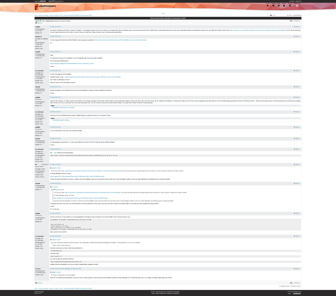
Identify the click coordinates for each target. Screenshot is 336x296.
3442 (41, 80)
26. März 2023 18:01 (55, 111)
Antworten (39, 23)
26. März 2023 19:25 (55, 213)
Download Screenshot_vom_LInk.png (63, 107)
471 (41, 33)
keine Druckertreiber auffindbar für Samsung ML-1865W (78, 15)
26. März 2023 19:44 (55, 236)
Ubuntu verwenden (43, 15)
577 (41, 58)
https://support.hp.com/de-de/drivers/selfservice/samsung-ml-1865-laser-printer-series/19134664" (257, 30)
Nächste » (297, 21)
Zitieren (297, 26)
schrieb (58, 168)
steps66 (37, 52)
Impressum (169, 293)
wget (55, 153)
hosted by (37, 1)
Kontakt (157, 293)
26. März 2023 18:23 (55, 149)
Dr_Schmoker (39, 71)
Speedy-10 (38, 36)
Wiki (278, 3)
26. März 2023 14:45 (55, 26)
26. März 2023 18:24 (55, 164)
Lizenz (153, 293)
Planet (290, 3)
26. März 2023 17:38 (55, 87)
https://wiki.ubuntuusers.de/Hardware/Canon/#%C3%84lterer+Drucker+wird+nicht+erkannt (121, 40)
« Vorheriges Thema (284, 286)
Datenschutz (163, 293)
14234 (41, 274)
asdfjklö (37, 27)
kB (36, 164)
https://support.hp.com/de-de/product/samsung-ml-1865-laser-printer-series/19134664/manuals (77, 176)
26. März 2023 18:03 (55, 127)
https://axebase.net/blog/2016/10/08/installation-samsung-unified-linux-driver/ (72, 63)
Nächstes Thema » (296, 286)
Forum (274, 3)
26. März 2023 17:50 (55, 97)
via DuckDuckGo (297, 15)
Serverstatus (176, 293)
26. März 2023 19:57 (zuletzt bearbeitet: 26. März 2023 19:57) (65, 268)
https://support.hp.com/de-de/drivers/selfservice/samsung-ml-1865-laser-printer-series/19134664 (92, 77)
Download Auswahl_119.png (61, 120)
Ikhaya (284, 3)
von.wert (38, 269)
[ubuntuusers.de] (45, 7)
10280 (41, 175)
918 (41, 46)
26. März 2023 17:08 (55, 36)
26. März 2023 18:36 (55, 183)
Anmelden (291, 1)
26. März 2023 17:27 (55, 51)
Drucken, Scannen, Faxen (56, 15)
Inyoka (42, 291)
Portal (268, 3)
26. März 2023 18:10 (55, 138)
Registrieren (298, 1)
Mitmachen (297, 3)
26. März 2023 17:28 (55, 70)
